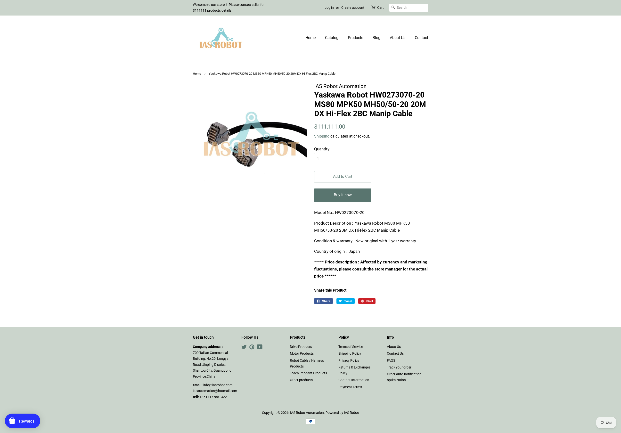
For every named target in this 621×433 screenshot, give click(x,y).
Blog (376, 37)
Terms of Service (350, 347)
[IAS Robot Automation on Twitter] (244, 348)
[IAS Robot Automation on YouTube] (259, 348)
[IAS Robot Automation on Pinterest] (251, 348)
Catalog (331, 37)
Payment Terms (350, 387)
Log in (329, 7)
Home (310, 37)
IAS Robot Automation (307, 413)
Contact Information (353, 380)
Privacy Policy (348, 361)
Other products (301, 380)
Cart (380, 7)
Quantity (321, 149)
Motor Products (302, 353)
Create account (352, 7)
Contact (421, 37)
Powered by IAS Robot (342, 413)
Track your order (399, 367)
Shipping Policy (349, 353)
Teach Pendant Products (308, 373)
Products (355, 37)
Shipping (321, 136)
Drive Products (301, 347)
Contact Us (395, 353)
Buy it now (343, 195)
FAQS (391, 361)
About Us (397, 37)
